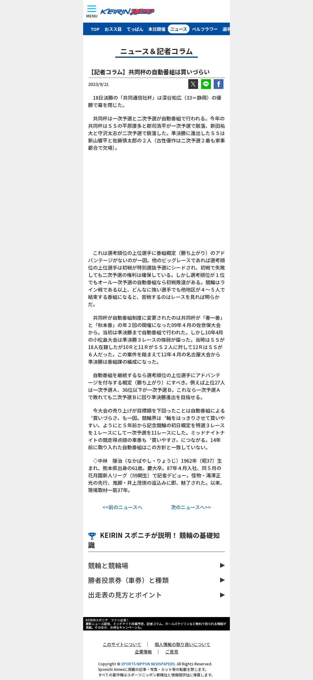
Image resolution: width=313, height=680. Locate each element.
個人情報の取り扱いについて (182, 644)
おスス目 (113, 29)
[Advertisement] (156, 203)
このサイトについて (122, 644)
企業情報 (143, 652)
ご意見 (171, 652)
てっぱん (135, 29)
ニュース (178, 29)
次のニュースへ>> (191, 507)
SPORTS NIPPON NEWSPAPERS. (148, 663)
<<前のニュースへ (122, 507)
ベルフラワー (205, 29)
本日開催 (156, 29)
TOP (95, 29)
